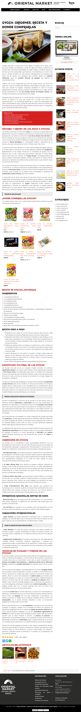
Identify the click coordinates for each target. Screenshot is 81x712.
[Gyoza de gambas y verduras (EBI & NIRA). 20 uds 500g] (44, 242)
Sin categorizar (61, 220)
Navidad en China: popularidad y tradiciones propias (73, 88)
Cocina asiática (61, 204)
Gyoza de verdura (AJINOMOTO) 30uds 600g (11, 226)
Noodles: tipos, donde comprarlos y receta (73, 185)
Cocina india (60, 210)
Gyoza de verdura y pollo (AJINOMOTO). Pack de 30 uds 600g (28, 253)
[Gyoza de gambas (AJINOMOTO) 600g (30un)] (28, 214)
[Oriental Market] (37, 3)
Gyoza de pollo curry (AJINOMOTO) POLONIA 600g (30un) (11, 281)
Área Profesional (55, 9)
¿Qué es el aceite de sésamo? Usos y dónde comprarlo (73, 173)
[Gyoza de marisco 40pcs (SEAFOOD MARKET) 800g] (11, 242)
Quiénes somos (39, 696)
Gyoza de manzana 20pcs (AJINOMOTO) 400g (44, 226)
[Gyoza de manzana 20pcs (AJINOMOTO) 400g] (44, 214)
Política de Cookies (40, 680)
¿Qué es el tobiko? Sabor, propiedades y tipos (73, 124)
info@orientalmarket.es (62, 692)
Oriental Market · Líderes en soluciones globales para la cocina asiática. (37, 706)
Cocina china (60, 206)
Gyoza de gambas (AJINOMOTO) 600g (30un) (28, 226)
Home (4, 670)
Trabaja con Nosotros (61, 698)
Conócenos (38, 698)
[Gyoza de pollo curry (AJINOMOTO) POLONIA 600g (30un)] (11, 270)
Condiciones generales (41, 684)
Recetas (26, 9)
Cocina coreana (61, 208)
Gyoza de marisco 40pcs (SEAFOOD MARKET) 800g (11, 253)
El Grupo (67, 9)
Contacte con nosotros (41, 700)
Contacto (35, 9)
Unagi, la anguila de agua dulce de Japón (73, 161)
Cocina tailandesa (61, 214)
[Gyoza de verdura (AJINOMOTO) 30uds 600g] (11, 214)
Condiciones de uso (40, 682)
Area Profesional (60, 700)
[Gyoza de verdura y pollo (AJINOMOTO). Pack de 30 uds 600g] (28, 242)
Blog (43, 9)
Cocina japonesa (61, 212)
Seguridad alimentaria (41, 690)
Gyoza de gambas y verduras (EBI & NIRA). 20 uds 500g (44, 253)
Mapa (56, 683)
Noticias (58, 216)
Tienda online (14, 9)
